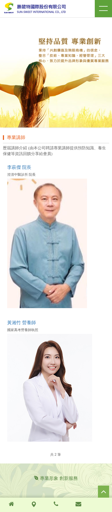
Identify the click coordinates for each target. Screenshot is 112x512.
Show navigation (103, 8)
